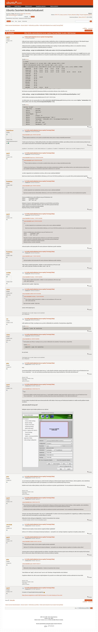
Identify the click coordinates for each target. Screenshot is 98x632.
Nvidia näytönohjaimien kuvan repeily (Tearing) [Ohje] (39, 36)
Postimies (9, 181)
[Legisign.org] (8, 143)
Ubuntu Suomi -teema (39, 619)
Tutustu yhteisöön (72, 14)
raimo (8, 289)
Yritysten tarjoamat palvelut (86, 14)
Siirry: (76, 608)
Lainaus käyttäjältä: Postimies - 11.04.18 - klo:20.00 (32, 218)
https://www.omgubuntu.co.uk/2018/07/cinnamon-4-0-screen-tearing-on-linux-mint (42, 595)
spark (8, 37)
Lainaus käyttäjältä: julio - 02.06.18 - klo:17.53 (31, 502)
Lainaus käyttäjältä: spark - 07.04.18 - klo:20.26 (31, 185)
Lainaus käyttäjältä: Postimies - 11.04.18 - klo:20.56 (34, 296)
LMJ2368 (9, 524)
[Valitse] (26, 59)
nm (7, 319)
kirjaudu (22, 13)
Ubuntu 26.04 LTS (83, 17)
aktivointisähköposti (13, 15)
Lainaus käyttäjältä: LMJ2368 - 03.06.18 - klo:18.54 (31, 541)
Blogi (78, 14)
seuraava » (90, 28)
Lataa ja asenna (63, 14)
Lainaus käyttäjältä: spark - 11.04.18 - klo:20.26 (31, 256)
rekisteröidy (27, 13)
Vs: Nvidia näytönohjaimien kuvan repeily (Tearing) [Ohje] (40, 130)
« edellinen (85, 28)
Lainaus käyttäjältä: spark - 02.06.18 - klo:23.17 (31, 563)
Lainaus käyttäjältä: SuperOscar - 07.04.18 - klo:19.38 (32, 157)
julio (7, 363)
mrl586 (8, 272)
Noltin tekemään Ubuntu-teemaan (55, 619)
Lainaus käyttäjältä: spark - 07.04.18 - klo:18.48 (31, 134)
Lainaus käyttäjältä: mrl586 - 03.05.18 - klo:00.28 (31, 293)
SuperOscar (9, 130)
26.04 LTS (57, 14)
